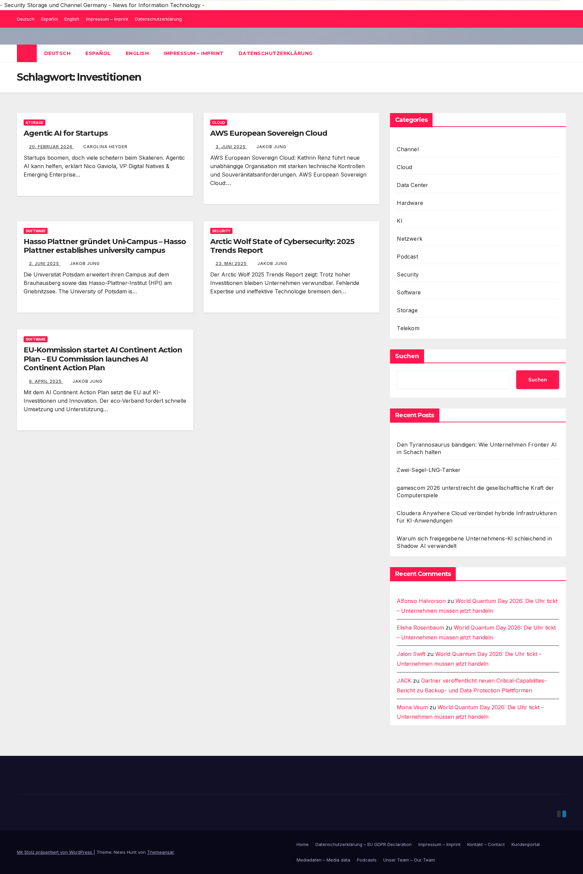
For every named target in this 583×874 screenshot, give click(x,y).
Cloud (218, 123)
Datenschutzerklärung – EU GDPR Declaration (363, 844)
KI (399, 220)
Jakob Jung (271, 146)
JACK (404, 680)
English (71, 19)
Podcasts (367, 860)
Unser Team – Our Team (409, 860)
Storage (34, 123)
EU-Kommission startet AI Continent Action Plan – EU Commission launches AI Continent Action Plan (103, 358)
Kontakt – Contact (486, 844)
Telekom (408, 328)
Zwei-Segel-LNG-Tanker (429, 470)
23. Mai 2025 (232, 263)
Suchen (407, 356)
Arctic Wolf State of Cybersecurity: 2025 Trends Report (282, 246)
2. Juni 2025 (44, 263)
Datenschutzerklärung (158, 19)
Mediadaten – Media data (323, 860)
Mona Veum (412, 707)
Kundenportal (525, 844)
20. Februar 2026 (51, 146)
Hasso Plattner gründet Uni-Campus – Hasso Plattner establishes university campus (105, 246)
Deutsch (25, 19)
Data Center (412, 185)
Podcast (407, 256)
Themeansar (160, 852)
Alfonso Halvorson (421, 601)
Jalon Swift (411, 654)
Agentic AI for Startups (66, 133)
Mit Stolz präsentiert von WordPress (55, 852)
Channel (407, 149)
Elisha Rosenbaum (420, 627)
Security (221, 231)
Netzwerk (409, 238)
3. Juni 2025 (231, 146)
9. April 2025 (46, 381)
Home (303, 844)
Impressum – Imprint (107, 19)
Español (49, 19)
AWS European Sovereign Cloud (268, 133)
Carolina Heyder (105, 146)
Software (36, 231)
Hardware (410, 203)
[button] (561, 53)
